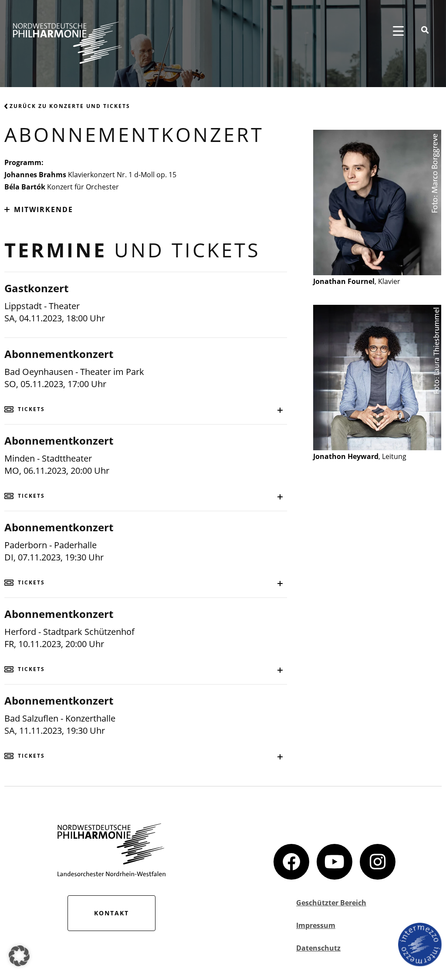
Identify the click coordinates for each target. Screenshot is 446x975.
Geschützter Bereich (331, 903)
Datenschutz (318, 948)
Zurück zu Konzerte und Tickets (70, 106)
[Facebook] (291, 862)
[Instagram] (377, 862)
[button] (19, 956)
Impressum (315, 925)
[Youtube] (334, 862)
